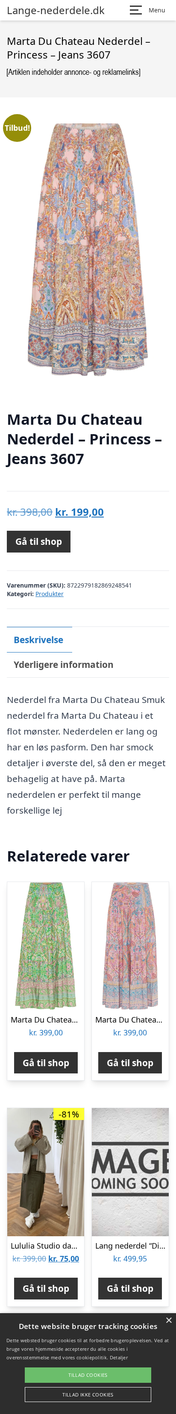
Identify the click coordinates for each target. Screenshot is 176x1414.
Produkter (49, 594)
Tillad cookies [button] (88, 1375)
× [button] (168, 1320)
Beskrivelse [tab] (38, 640)
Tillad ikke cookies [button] (88, 1394)
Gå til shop (38, 541)
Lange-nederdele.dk (56, 10)
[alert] (88, 1363)
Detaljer (119, 1357)
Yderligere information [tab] (64, 664)
